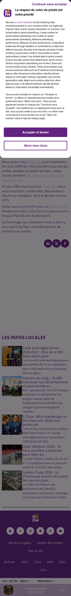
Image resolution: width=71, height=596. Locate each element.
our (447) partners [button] (23, 22)
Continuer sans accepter (49, 4)
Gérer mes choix (35, 145)
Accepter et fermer (35, 132)
